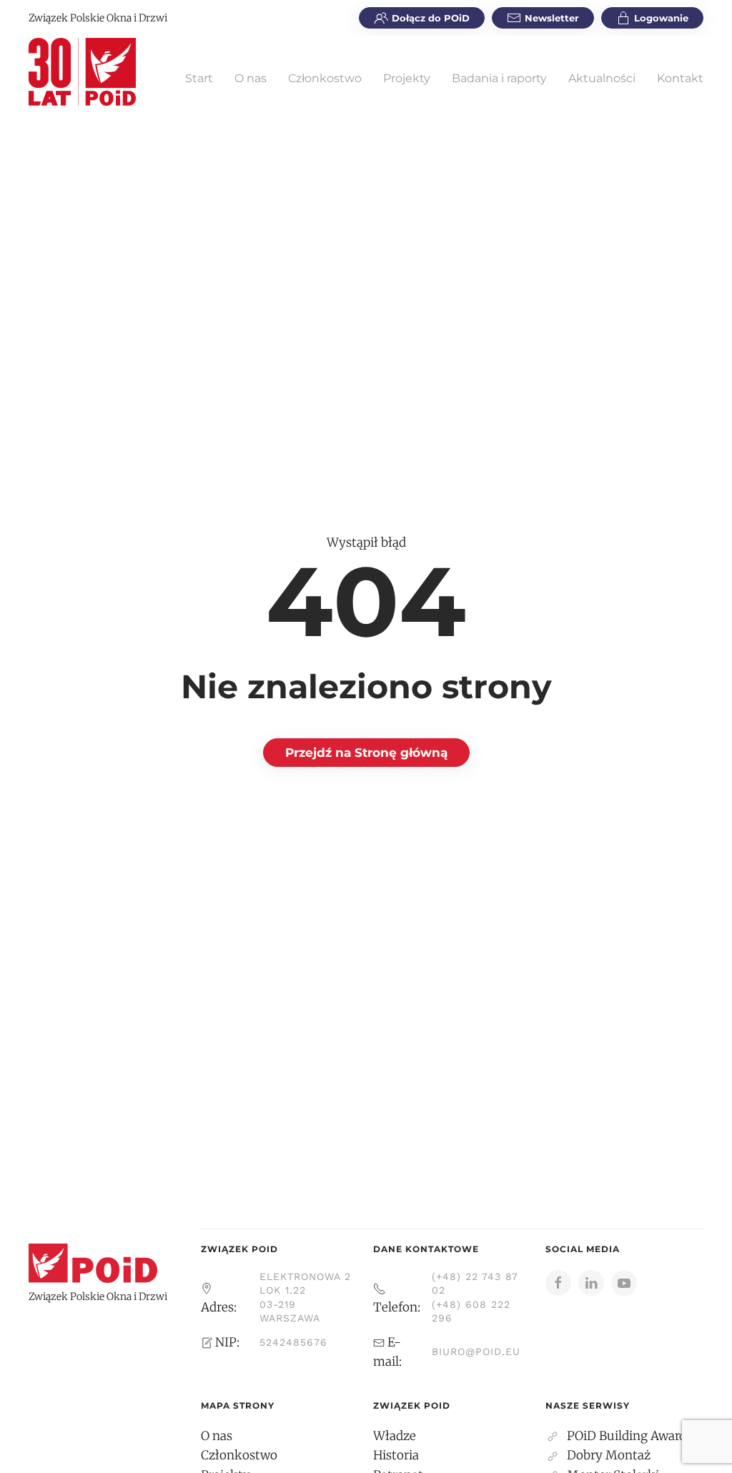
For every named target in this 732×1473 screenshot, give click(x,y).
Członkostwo (325, 78)
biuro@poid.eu (476, 1351)
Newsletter (552, 18)
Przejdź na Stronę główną (366, 752)
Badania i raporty (499, 78)
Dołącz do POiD (431, 18)
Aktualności (601, 78)
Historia (396, 1455)
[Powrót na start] (82, 71)
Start (199, 78)
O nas (250, 78)
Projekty (406, 78)
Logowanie (661, 18)
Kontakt (680, 78)
